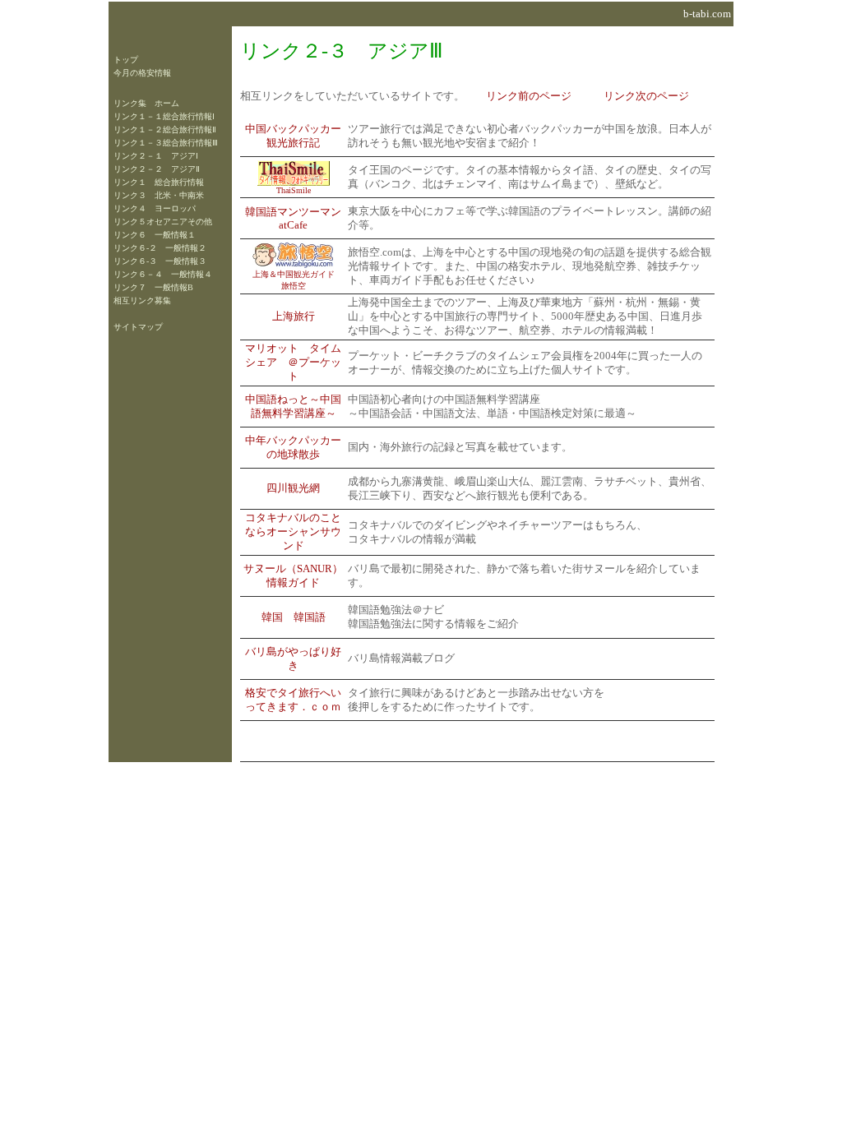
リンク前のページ (528, 96)
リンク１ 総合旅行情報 (158, 182)
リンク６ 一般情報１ (154, 234)
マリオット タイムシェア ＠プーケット (293, 362)
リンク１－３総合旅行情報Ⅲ (165, 142)
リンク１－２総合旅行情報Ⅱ (164, 129)
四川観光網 (293, 488)
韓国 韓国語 (293, 617)
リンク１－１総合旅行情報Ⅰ (164, 116)
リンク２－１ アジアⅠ (155, 155)
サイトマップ (138, 326)
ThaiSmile (293, 190)
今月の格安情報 (142, 72)
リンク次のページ (646, 96)
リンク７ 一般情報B (153, 287)
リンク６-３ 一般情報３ (159, 261)
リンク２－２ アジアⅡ (156, 168)
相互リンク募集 (142, 300)
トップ (125, 59)
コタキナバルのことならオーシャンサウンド (293, 532)
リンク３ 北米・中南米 (158, 195)
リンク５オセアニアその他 (162, 221)
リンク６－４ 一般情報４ (162, 274)
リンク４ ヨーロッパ (154, 208)
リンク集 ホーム (146, 103)
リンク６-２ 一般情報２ (159, 247)
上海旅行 (293, 316)
